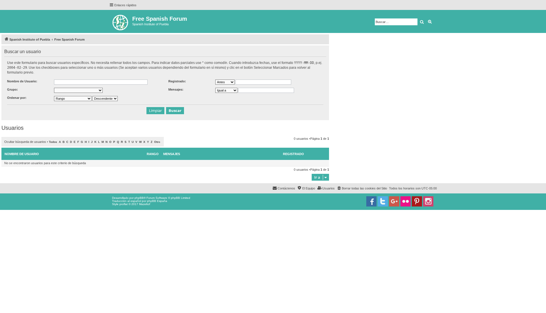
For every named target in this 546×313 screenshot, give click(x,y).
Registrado (293, 154)
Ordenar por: (16, 97)
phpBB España (157, 201)
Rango (153, 154)
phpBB (139, 197)
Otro (157, 141)
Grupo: (12, 89)
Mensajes (171, 154)
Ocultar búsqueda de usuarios (25, 141)
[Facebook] (371, 201)
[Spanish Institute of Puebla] (120, 21)
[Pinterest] (417, 201)
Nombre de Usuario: (22, 81)
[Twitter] (383, 201)
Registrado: (177, 81)
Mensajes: (175, 89)
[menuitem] (362, 188)
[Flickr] (405, 201)
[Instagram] (428, 201)
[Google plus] (394, 201)
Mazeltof (144, 204)
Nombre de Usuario (22, 154)
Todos (53, 141)
